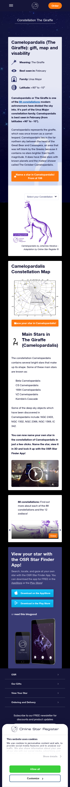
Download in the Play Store (35, 603)
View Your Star (19, 693)
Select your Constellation (40, 196)
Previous (9, 530)
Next (60, 530)
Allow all (35, 769)
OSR (13, 674)
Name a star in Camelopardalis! (35, 176)
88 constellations (29, 101)
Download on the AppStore (35, 593)
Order (55, 5)
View (53, 535)
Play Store (36, 582)
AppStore (16, 582)
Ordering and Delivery (23, 702)
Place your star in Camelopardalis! (35, 323)
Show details (50, 756)
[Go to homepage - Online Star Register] (35, 5)
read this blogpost (25, 614)
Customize (33, 778)
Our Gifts (16, 683)
